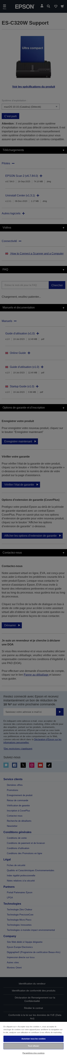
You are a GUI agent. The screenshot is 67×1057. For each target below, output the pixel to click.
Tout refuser (33, 1046)
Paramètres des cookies (33, 1053)
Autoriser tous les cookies (33, 1039)
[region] (33, 1039)
